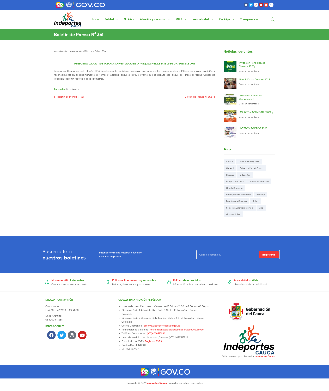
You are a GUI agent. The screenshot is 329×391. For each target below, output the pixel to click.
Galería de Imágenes (249, 161)
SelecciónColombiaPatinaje (239, 207)
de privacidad (187, 280)
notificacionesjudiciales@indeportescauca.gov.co (177, 329)
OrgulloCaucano (234, 188)
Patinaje (261, 194)
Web (246, 280)
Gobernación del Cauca (251, 168)
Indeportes (245, 175)
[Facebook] (246, 5)
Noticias (129, 19)
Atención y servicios (153, 19)
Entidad (109, 19)
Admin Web (100, 51)
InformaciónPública (259, 181)
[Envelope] (266, 5)
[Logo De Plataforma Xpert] (271, 5)
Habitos (230, 175)
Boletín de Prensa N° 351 (70, 96)
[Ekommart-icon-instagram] (256, 5)
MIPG (179, 19)
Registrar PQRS (153, 341)
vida (261, 207)
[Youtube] (261, 5)
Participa (224, 19)
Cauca (229, 161)
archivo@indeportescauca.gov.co (162, 325)
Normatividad (200, 19)
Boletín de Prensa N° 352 (198, 96)
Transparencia (249, 19)
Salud (255, 201)
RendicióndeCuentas (236, 201)
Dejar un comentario (249, 71)
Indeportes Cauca (235, 181)
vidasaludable (233, 214)
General (230, 168)
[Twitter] (251, 5)
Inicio (95, 19)
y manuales (134, 280)
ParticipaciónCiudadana (238, 194)
